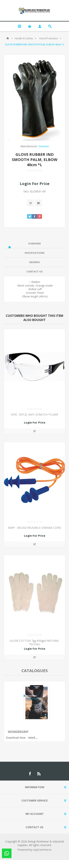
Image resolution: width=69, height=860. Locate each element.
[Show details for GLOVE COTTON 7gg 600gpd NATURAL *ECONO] (34, 593)
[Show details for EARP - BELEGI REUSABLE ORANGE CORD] (34, 480)
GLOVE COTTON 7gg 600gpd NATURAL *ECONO (34, 642)
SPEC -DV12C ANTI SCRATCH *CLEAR (34, 414)
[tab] (34, 243)
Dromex (44, 146)
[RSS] (39, 774)
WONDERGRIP (18, 732)
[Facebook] (30, 774)
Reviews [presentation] (34, 262)
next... (33, 737)
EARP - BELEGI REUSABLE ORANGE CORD (34, 527)
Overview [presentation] (34, 243)
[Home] (8, 38)
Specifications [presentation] (35, 253)
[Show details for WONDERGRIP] (36, 719)
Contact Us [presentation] (34, 271)
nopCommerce (42, 849)
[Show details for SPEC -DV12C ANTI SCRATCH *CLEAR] (34, 367)
